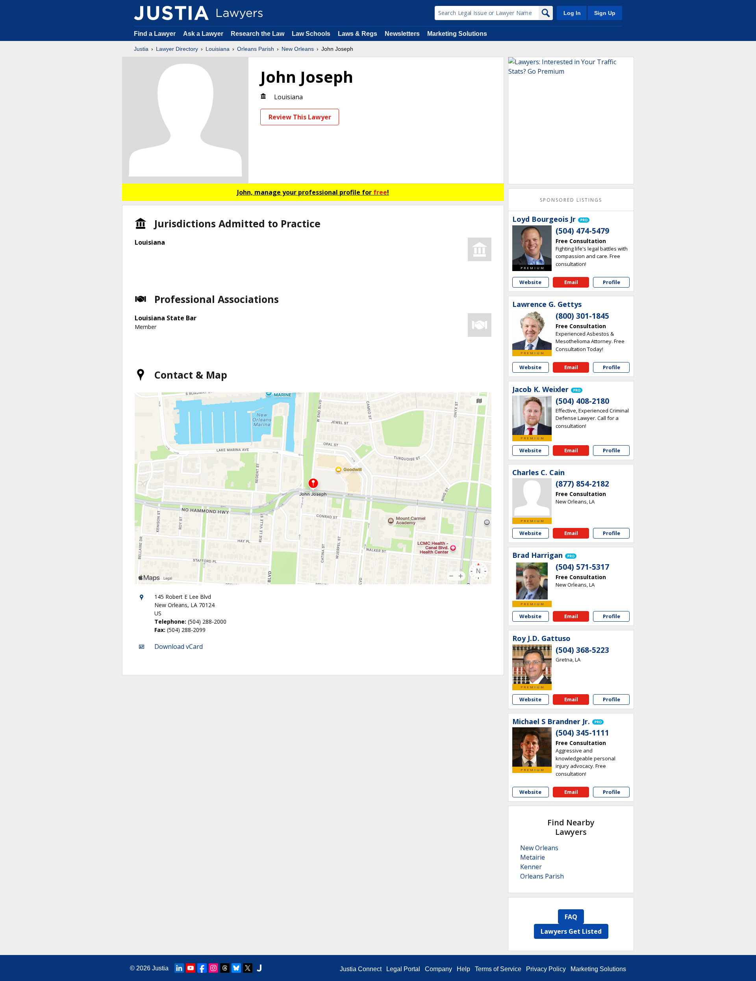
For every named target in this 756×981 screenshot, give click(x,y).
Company (438, 969)
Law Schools (311, 33)
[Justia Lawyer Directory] (171, 13)
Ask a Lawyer (204, 33)
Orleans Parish (255, 49)
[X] (247, 968)
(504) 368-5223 (582, 650)
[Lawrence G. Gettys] (532, 330)
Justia (141, 49)
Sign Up (604, 13)
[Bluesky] (236, 968)
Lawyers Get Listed (571, 931)
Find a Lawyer (155, 33)
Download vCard (178, 646)
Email (571, 282)
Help (463, 969)
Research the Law (257, 33)
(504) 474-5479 (582, 231)
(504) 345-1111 (582, 733)
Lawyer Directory (177, 49)
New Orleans (298, 49)
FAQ (571, 916)
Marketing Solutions (457, 33)
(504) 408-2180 (582, 401)
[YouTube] (190, 968)
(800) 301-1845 (582, 316)
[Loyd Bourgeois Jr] (532, 245)
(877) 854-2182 (582, 484)
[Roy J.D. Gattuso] (532, 664)
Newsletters (402, 33)
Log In (572, 13)
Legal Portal (403, 969)
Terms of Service (498, 969)
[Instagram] (213, 968)
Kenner (531, 866)
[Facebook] (202, 968)
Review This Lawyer (300, 117)
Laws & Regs (357, 33)
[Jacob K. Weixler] (532, 415)
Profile (611, 282)
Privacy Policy (546, 969)
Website (530, 282)
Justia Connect (361, 969)
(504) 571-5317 (582, 567)
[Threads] (225, 968)
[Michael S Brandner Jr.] (532, 747)
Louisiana (218, 49)
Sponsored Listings (571, 200)
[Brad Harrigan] (532, 581)
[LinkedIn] (179, 968)
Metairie (532, 857)
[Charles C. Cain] (532, 498)
